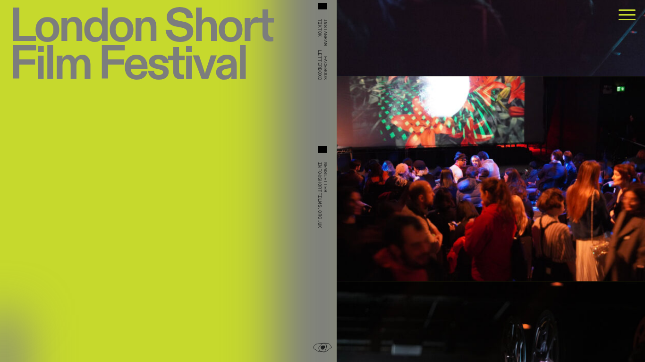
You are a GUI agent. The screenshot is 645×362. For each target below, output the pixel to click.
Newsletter (325, 177)
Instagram (325, 32)
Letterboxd (319, 65)
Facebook (325, 68)
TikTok (319, 28)
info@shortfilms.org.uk (319, 195)
